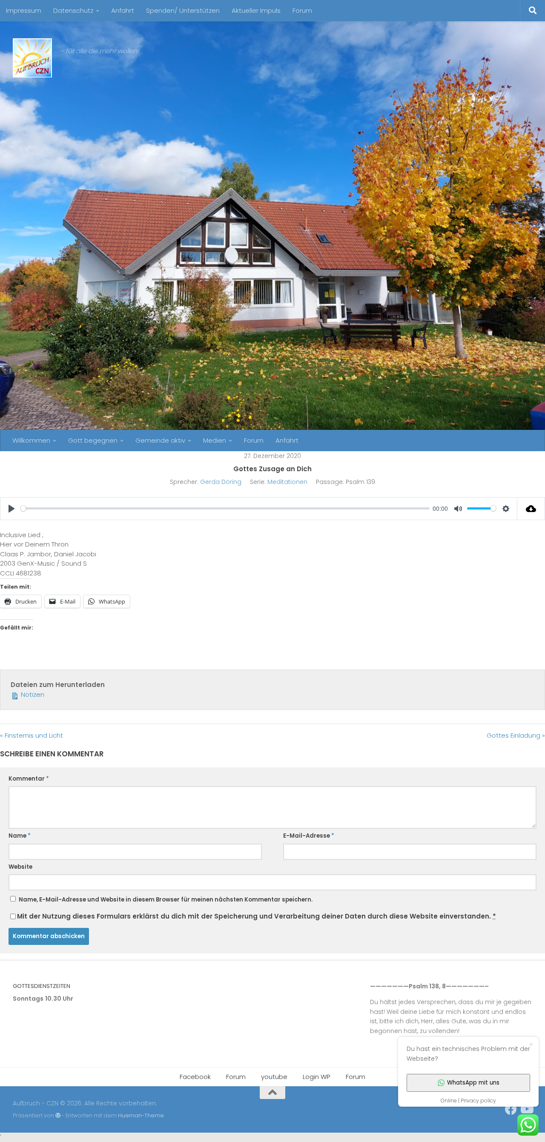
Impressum (23, 10)
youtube (274, 1076)
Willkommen (31, 440)
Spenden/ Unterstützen (183, 10)
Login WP (316, 1076)
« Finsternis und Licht (31, 735)
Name (20, 836)
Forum (302, 10)
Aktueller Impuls (256, 10)
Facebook (195, 1076)
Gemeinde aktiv (160, 440)
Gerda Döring (220, 482)
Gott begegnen (93, 440)
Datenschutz (73, 10)
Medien (214, 440)
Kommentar (29, 779)
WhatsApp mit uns (473, 1083)
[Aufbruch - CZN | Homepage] (32, 57)
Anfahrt (122, 10)
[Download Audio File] (531, 508)
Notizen (31, 694)
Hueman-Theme (141, 1115)
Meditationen (287, 482)
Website (20, 867)
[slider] (225, 508)
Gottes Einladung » (516, 735)
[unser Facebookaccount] (511, 1109)
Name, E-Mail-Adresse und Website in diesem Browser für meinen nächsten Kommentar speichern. (166, 900)
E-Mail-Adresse (308, 836)
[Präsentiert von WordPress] (57, 1115)
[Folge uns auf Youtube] (526, 1109)
